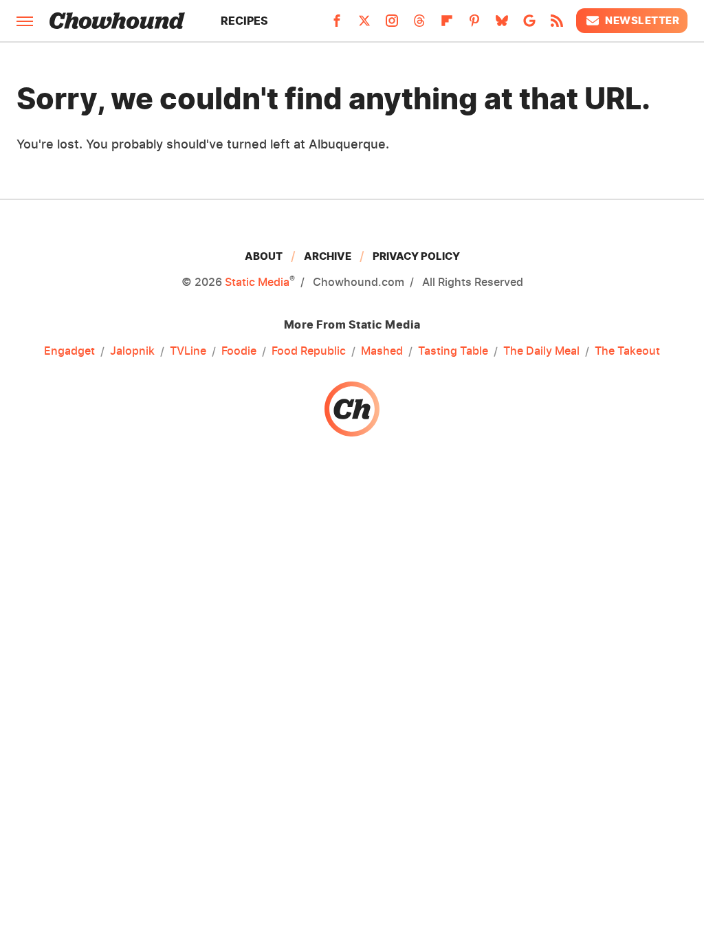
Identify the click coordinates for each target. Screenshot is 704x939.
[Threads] (419, 25)
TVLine (188, 350)
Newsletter (642, 20)
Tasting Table (453, 350)
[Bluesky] (502, 25)
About (264, 256)
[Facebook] (337, 25)
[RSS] (557, 25)
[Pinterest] (474, 25)
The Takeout (627, 350)
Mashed (382, 350)
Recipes (244, 20)
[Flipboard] (447, 25)
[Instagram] (392, 25)
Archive (327, 256)
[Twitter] (364, 25)
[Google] (529, 25)
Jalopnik (132, 350)
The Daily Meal (541, 350)
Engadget (69, 350)
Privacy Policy (416, 256)
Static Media (257, 282)
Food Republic (309, 350)
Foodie (238, 350)
